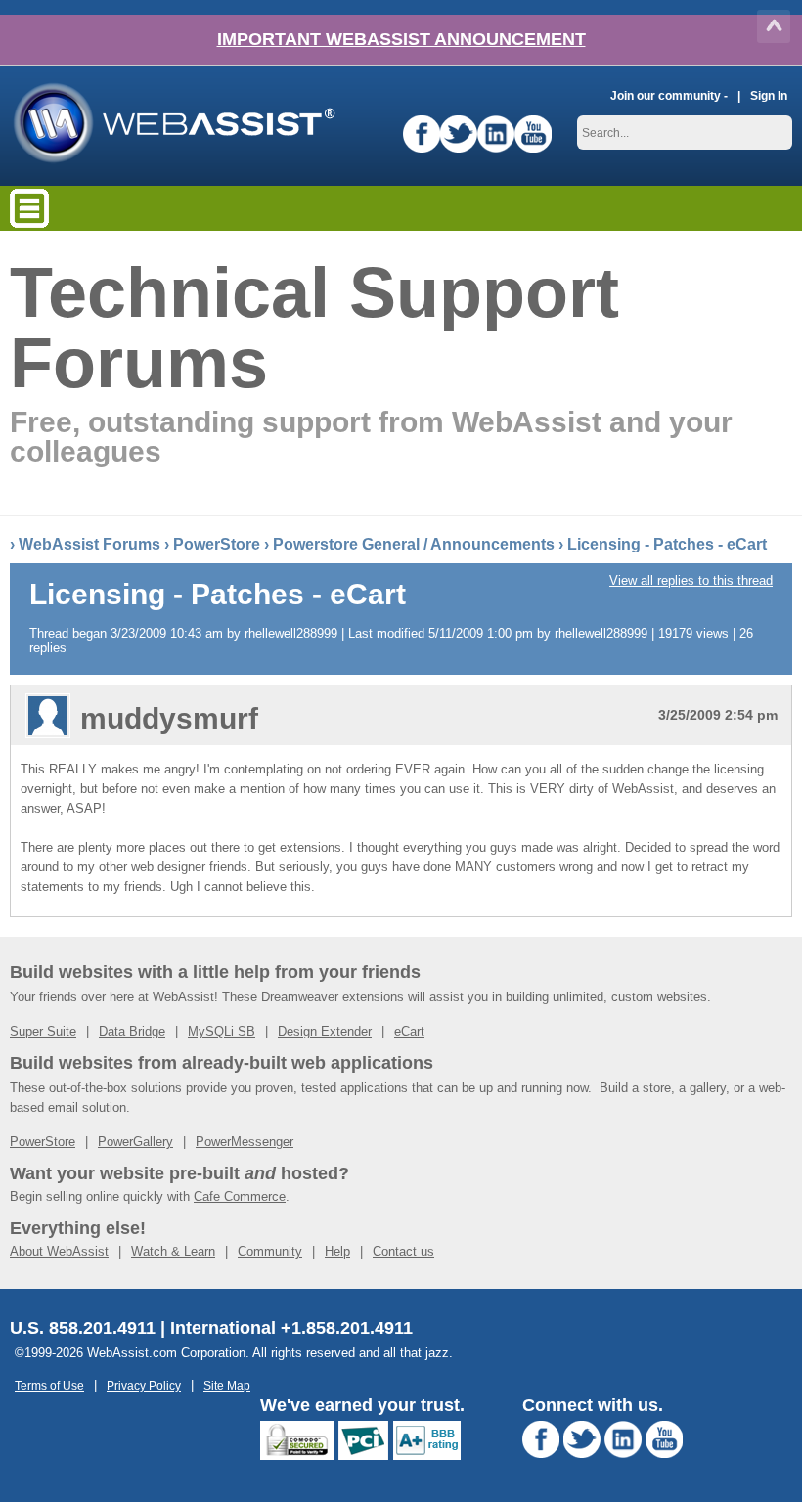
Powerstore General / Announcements (414, 544)
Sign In (768, 95)
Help (337, 1251)
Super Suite (43, 1031)
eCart (409, 1031)
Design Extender (325, 1031)
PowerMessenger (244, 1141)
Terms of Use (49, 1385)
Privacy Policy (144, 1385)
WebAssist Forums (89, 544)
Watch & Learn (173, 1251)
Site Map (226, 1385)
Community (270, 1251)
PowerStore (216, 544)
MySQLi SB (221, 1031)
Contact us (403, 1251)
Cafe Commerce (240, 1196)
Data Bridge (132, 1031)
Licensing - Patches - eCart (667, 544)
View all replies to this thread (691, 580)
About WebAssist (59, 1251)
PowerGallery (135, 1141)
